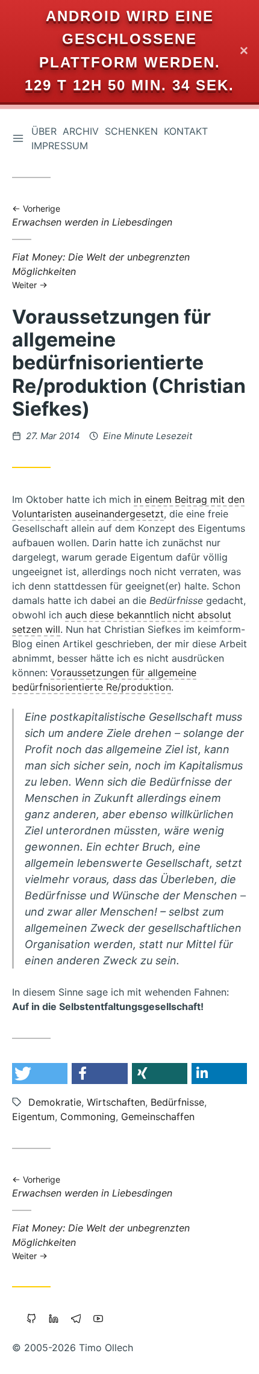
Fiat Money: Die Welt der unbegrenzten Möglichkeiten (101, 270)
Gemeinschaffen (158, 1117)
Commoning (88, 1117)
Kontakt (186, 131)
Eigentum (33, 1117)
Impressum (59, 146)
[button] (39, 1073)
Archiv (81, 131)
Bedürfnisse (177, 1102)
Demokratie (54, 1102)
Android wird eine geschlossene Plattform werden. (129, 39)
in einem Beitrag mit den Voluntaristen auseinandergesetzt (128, 506)
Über (44, 131)
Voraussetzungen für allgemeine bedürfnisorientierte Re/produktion (104, 680)
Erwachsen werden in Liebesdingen (92, 216)
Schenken (131, 131)
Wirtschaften (116, 1102)
